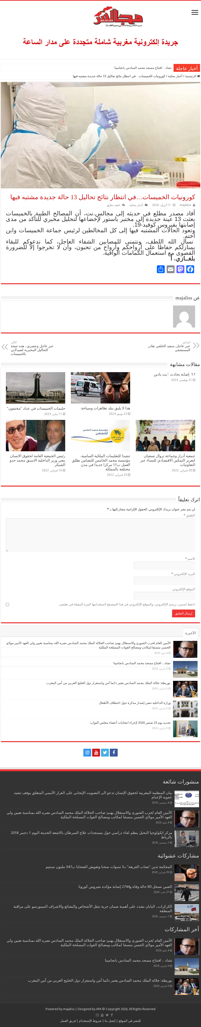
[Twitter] (105, 753)
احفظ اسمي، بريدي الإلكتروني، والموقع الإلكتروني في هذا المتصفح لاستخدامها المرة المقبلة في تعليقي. (127, 604)
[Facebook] (114, 753)
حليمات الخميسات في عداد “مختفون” (36, 408)
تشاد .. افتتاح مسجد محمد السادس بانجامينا (143, 68)
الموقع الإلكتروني (183, 589)
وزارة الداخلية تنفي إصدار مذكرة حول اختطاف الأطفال (135, 703)
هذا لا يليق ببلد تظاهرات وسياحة (105, 408)
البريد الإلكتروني (183, 574)
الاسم (190, 559)
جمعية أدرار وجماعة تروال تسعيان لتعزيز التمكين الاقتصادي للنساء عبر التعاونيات (167, 460)
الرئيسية (191, 76)
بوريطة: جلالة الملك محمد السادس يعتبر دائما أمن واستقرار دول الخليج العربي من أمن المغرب (108, 683)
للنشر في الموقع (129, 1021)
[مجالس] (100, 15)
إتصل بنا (109, 1021)
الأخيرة (190, 633)
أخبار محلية (175, 76)
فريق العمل (68, 1021)
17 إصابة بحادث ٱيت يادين (174, 374)
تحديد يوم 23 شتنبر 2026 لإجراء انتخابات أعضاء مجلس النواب (130, 722)
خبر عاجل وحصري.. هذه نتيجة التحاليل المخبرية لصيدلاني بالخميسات (32, 348)
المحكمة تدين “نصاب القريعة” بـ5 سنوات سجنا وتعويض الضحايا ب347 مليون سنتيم (109, 867)
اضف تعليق (113, 205)
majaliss (185, 205)
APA (98, 1009)
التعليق (189, 515)
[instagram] (87, 753)
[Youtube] (96, 753)
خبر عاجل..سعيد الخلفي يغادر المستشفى (169, 346)
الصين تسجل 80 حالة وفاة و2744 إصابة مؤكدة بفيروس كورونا (125, 886)
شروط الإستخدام (89, 1021)
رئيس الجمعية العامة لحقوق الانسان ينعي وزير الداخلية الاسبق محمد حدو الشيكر (37, 460)
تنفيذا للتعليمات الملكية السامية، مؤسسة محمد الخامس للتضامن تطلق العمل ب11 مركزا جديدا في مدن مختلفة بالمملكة (101, 462)
